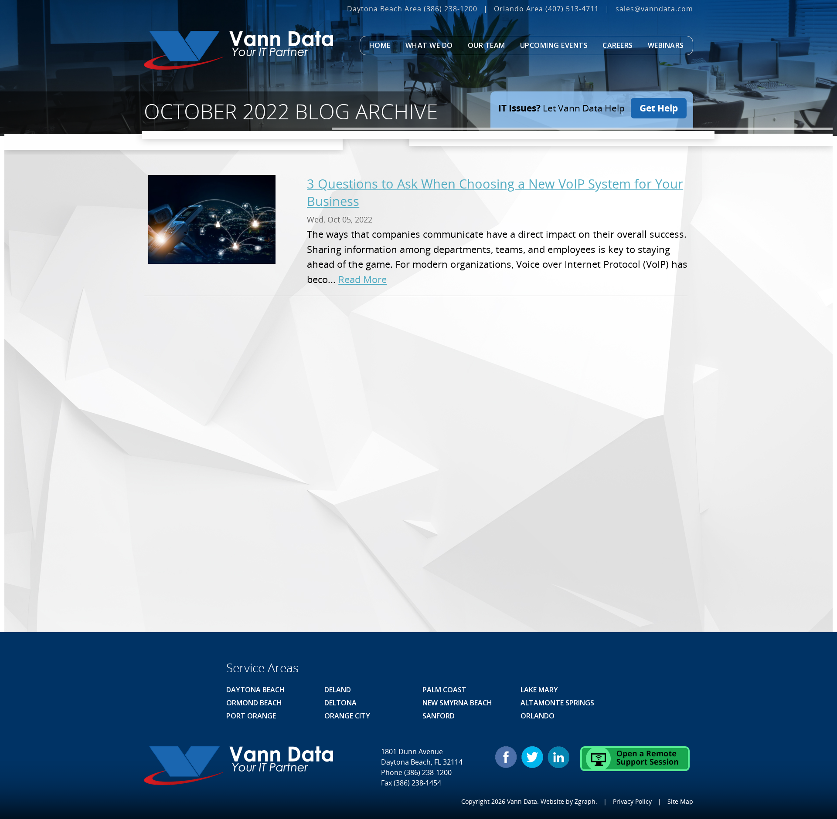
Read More (362, 279)
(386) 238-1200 (450, 8)
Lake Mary (539, 689)
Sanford (438, 716)
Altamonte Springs (557, 703)
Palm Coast (444, 689)
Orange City (347, 716)
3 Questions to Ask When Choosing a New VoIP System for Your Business (495, 192)
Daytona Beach (255, 689)
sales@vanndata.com (654, 8)
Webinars (666, 45)
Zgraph (585, 801)
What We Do (429, 45)
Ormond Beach (254, 703)
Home (380, 45)
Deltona (340, 703)
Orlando (538, 716)
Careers (617, 45)
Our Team (486, 45)
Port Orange (251, 716)
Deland (337, 689)
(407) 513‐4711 (572, 8)
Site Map (680, 801)
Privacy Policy (632, 801)
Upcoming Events (554, 45)
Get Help (659, 108)
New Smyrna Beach (457, 703)
